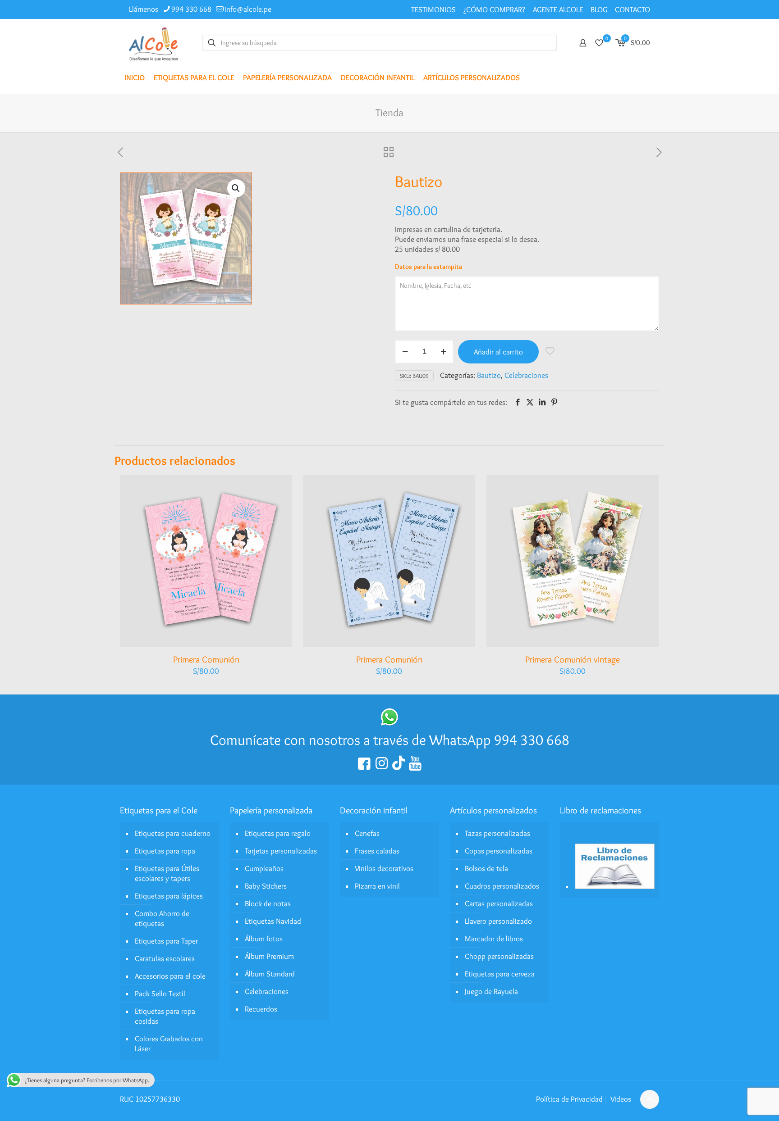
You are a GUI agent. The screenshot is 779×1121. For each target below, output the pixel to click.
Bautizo (489, 375)
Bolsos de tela (486, 868)
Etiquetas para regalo (278, 833)
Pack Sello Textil (160, 993)
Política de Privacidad (569, 1098)
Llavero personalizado (498, 921)
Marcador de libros (494, 938)
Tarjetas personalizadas (281, 850)
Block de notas (268, 903)
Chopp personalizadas (499, 956)
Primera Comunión (206, 659)
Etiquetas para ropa (165, 850)
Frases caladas (377, 850)
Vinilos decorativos (384, 868)
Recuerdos (261, 1008)
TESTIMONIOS (433, 9)
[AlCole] (153, 42)
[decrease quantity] (405, 351)
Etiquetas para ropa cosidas (165, 1016)
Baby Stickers (266, 885)
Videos (620, 1098)
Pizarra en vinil (377, 885)
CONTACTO (632, 9)
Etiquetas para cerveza (500, 973)
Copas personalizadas (498, 850)
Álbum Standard (270, 973)
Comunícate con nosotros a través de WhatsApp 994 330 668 (389, 740)
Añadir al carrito (498, 351)
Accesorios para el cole (170, 975)
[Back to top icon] (649, 1099)
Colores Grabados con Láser (169, 1043)
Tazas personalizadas (497, 833)
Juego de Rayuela (491, 991)
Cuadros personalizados (502, 885)
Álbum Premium (269, 956)
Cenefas (367, 833)
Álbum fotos (264, 938)
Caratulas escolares (165, 958)
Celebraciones (526, 375)
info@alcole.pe (248, 9)
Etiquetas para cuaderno (173, 833)
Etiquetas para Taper (166, 940)
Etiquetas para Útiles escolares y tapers (167, 873)
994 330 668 (191, 9)
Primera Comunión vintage (572, 659)
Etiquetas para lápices (169, 895)
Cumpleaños (264, 868)
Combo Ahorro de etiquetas (162, 918)
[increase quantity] (443, 351)
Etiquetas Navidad (273, 921)
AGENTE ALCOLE (558, 9)
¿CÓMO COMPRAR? (494, 9)
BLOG (599, 9)
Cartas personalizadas (499, 903)
